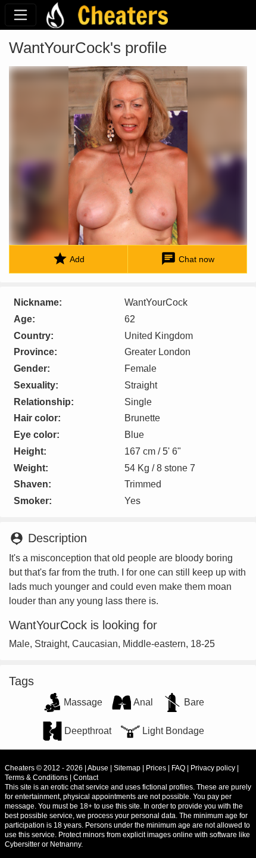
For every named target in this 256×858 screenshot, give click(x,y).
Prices (156, 768)
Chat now (187, 258)
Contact (85, 777)
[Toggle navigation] (20, 15)
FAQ (178, 768)
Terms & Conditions (36, 777)
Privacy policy (213, 768)
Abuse (98, 768)
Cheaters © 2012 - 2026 (44, 768)
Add (68, 258)
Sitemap (127, 768)
